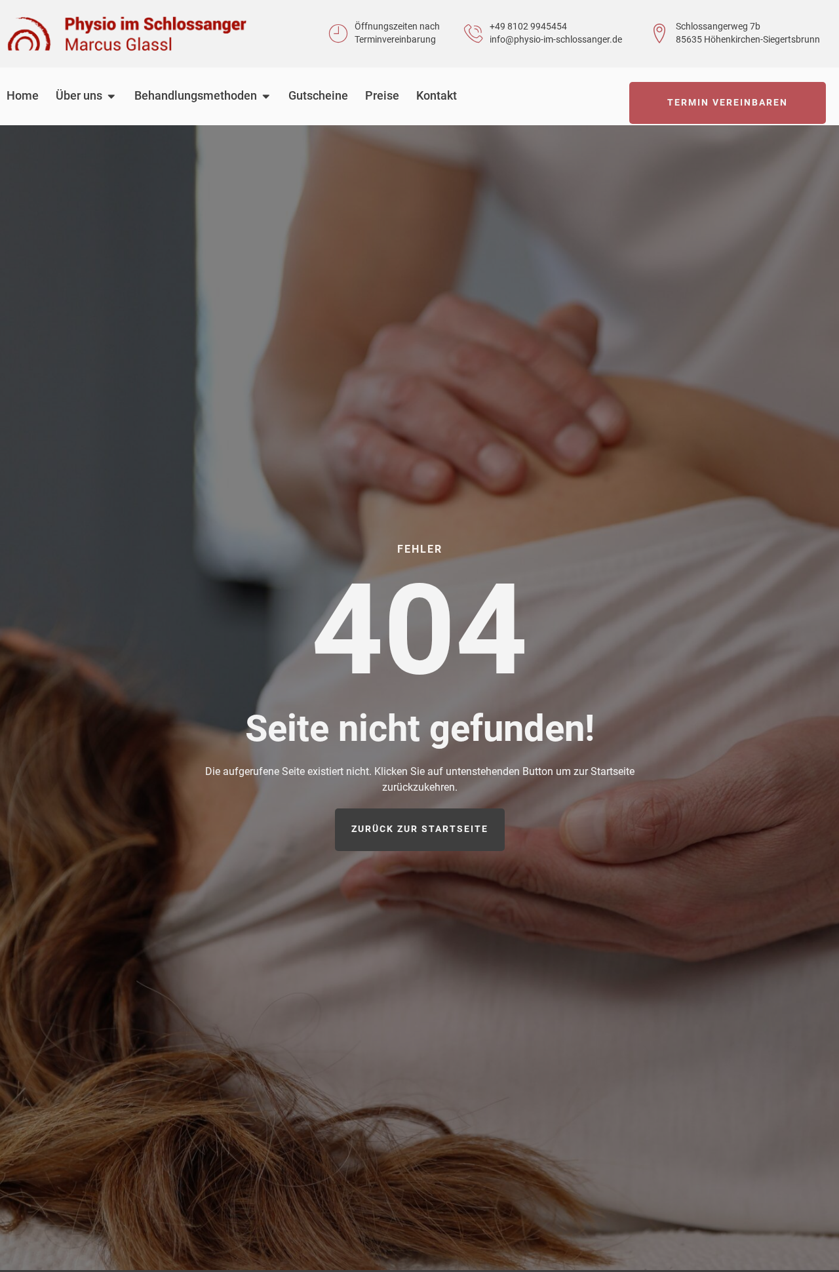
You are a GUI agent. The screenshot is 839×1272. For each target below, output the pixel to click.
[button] (29, 1243)
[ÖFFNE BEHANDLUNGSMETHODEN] (266, 96)
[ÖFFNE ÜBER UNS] (111, 96)
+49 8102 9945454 (528, 26)
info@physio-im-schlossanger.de (556, 39)
